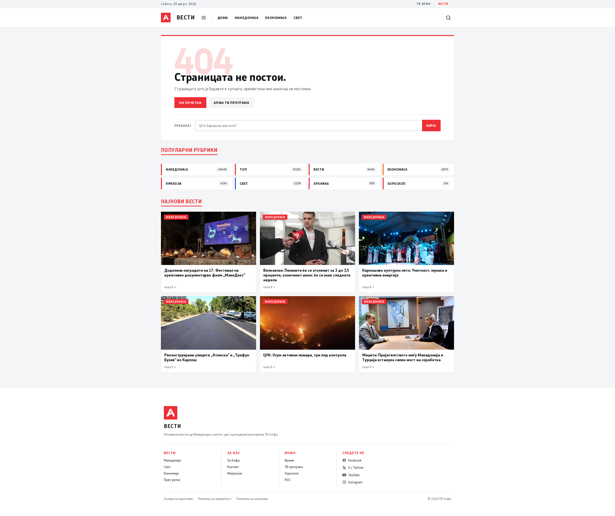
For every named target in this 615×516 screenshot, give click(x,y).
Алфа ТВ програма (231, 102)
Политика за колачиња (252, 499)
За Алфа (233, 460)
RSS (287, 480)
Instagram (355, 482)
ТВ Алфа (423, 4)
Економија (276, 17)
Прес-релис (172, 480)
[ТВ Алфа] (166, 17)
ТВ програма (294, 467)
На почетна (190, 102)
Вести (443, 4)
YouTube (354, 475)
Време (289, 460)
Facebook (354, 460)
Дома (222, 17)
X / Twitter (356, 467)
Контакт (233, 467)
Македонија (247, 17)
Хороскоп (292, 473)
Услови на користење (178, 499)
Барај (431, 125)
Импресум (234, 473)
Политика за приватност (214, 499)
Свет (298, 17)
